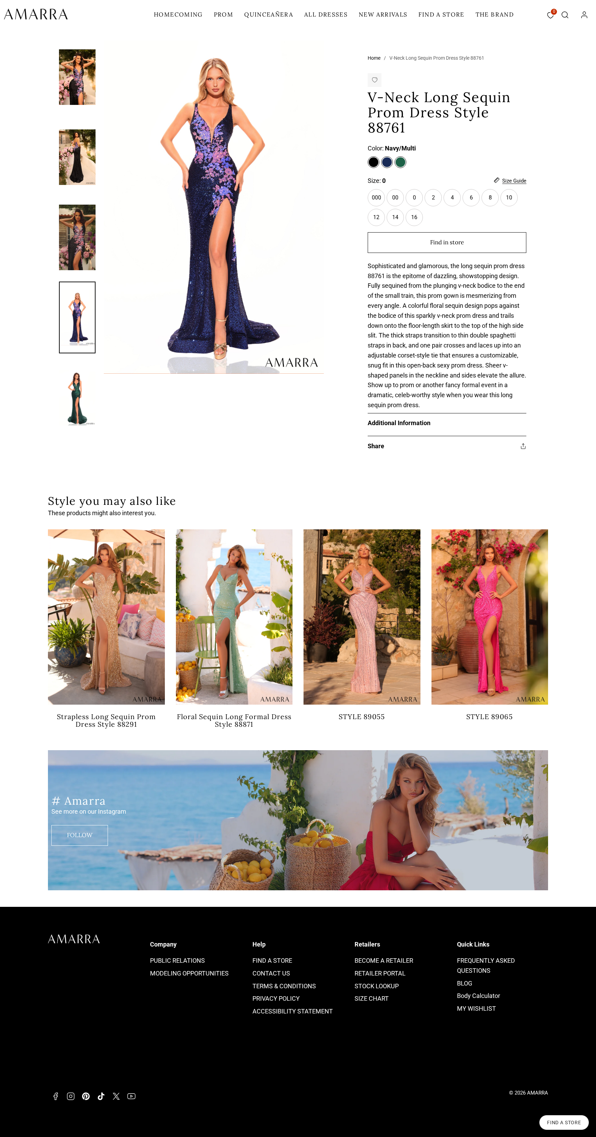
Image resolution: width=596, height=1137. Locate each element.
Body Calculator (478, 995)
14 (398, 220)
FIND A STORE (441, 14)
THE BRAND (495, 14)
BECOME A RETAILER (384, 960)
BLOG (464, 983)
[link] (584, 15)
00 (398, 200)
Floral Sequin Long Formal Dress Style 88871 (234, 720)
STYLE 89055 (362, 716)
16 (417, 220)
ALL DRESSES (326, 14)
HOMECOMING (178, 14)
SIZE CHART (372, 998)
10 (509, 197)
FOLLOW (79, 835)
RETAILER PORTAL (380, 973)
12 (379, 220)
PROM (223, 14)
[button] (565, 15)
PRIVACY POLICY (276, 998)
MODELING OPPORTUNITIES (189, 973)
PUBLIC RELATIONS (177, 960)
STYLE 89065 (489, 716)
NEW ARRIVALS (383, 14)
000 (378, 200)
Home (374, 58)
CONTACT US (271, 973)
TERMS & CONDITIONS (284, 986)
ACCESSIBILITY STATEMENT (292, 1011)
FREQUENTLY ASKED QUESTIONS (486, 965)
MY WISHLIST (476, 1008)
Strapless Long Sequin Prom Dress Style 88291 (106, 720)
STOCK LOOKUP (377, 986)
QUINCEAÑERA (268, 14)
